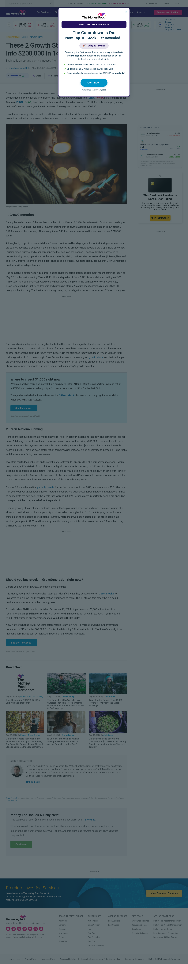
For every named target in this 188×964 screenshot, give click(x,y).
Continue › (94, 82)
